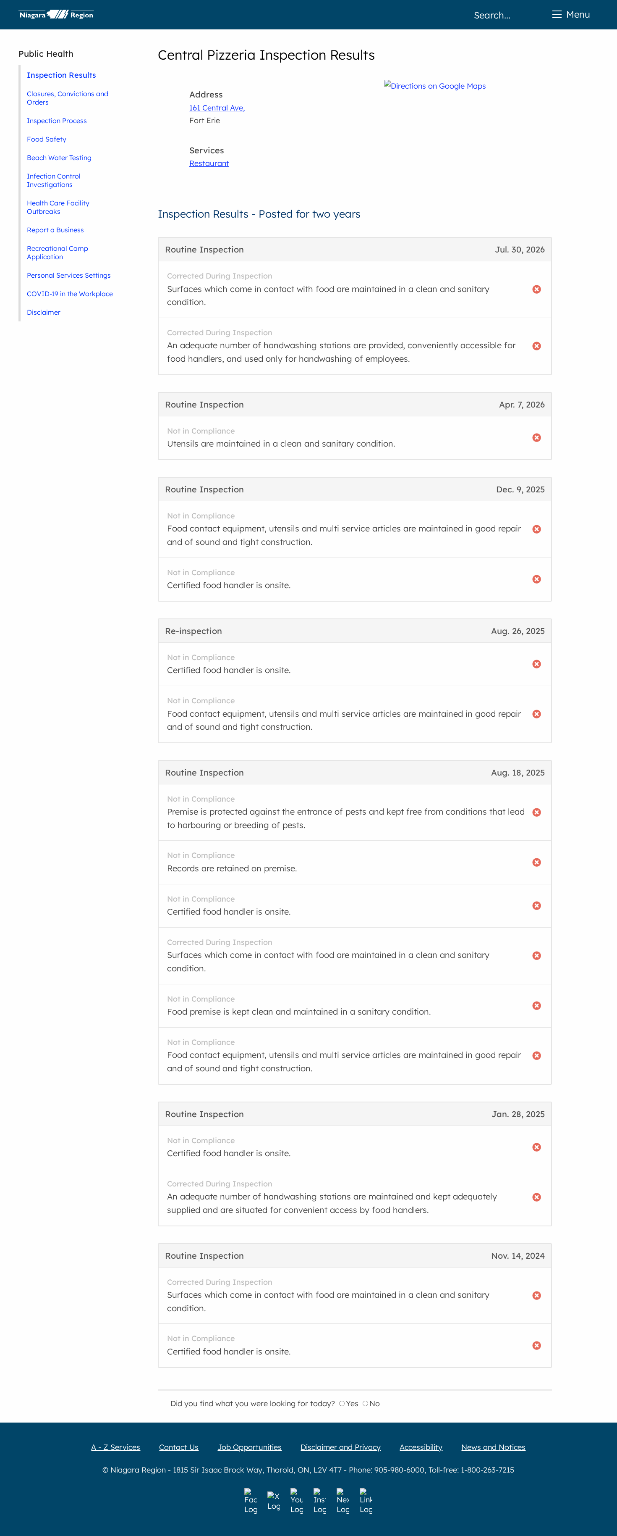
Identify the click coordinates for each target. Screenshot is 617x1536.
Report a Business (55, 230)
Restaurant (209, 163)
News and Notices (493, 1447)
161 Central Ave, (217, 108)
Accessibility (421, 1447)
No (374, 1403)
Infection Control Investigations (54, 180)
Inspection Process (57, 120)
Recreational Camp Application (57, 252)
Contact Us (179, 1447)
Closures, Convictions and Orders (67, 97)
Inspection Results (61, 74)
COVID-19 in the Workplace (70, 293)
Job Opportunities (249, 1447)
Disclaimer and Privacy (341, 1447)
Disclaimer (43, 312)
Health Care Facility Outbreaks (58, 207)
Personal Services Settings (69, 275)
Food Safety (46, 139)
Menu (578, 14)
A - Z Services (115, 1447)
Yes (352, 1403)
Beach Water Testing (59, 157)
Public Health (45, 53)
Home (56, 14)
